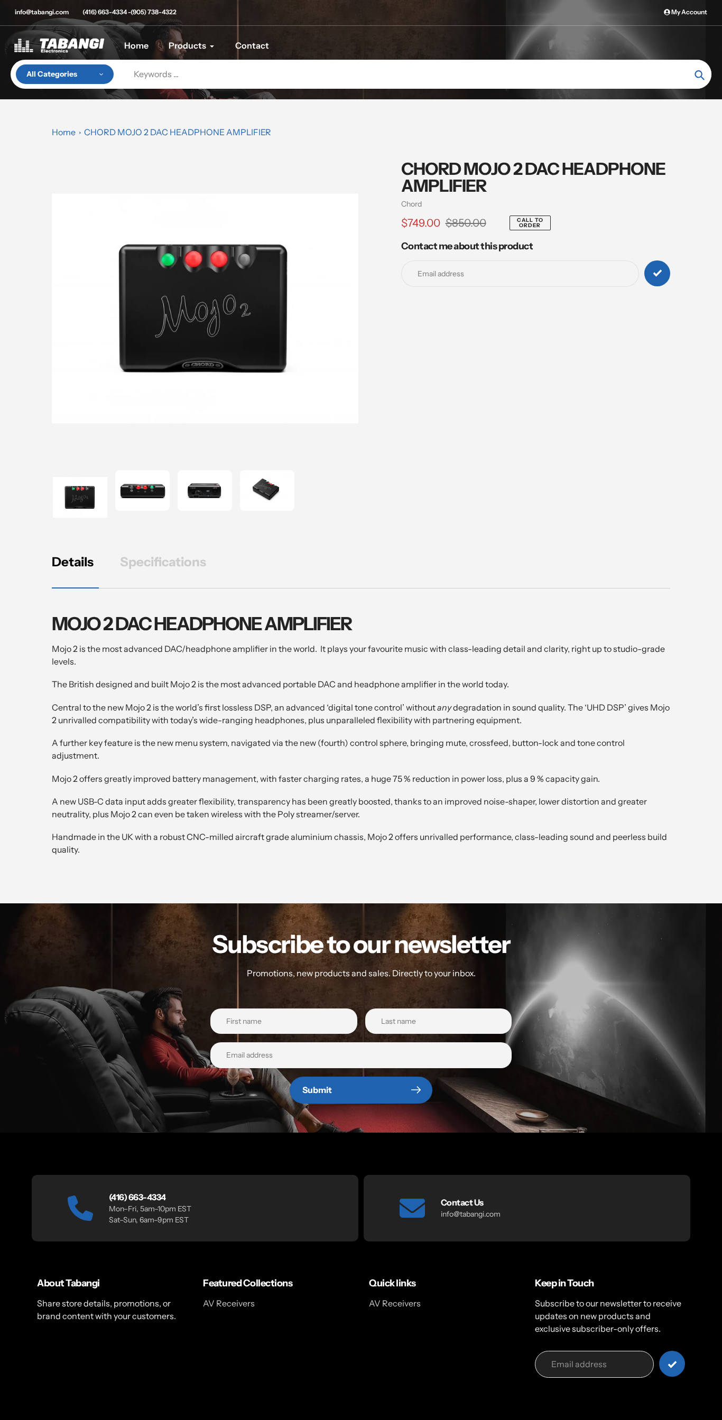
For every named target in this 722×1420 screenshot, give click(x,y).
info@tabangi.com (42, 12)
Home (64, 132)
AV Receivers (229, 1303)
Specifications (163, 561)
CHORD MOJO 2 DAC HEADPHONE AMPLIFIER (177, 132)
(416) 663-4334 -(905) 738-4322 (129, 12)
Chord (411, 204)
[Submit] (672, 1364)
